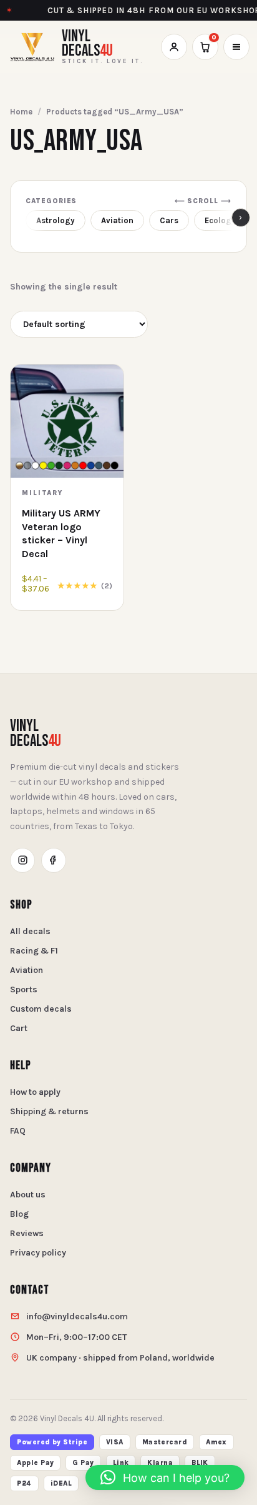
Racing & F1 (34, 950)
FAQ (18, 1130)
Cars (169, 220)
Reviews (27, 1233)
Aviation (117, 220)
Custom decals (41, 1009)
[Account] (174, 47)
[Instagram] (22, 860)
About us (28, 1194)
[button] (165, 1477)
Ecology (220, 220)
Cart (18, 1028)
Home (21, 111)
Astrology (55, 220)
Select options (67, 596)
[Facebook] (53, 860)
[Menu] (236, 47)
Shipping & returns (49, 1111)
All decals (30, 931)
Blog (19, 1214)
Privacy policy (38, 1252)
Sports (23, 989)
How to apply (35, 1092)
